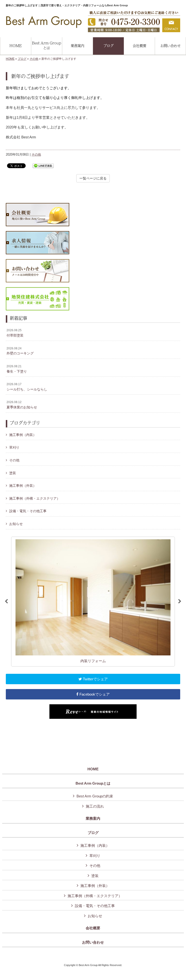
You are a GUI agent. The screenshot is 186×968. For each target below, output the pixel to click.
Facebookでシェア (94, 694)
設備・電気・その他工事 (27, 511)
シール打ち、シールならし (27, 387)
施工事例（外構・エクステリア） (34, 498)
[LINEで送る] (43, 165)
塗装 (12, 473)
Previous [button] (6, 601)
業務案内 (93, 818)
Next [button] (179, 601)
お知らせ (16, 524)
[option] (93, 602)
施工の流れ (95, 806)
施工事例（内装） (22, 435)
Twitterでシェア (95, 679)
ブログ (22, 58)
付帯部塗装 (15, 333)
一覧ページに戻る (93, 178)
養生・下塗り (17, 369)
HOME (10, 58)
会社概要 (93, 928)
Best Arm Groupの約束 (95, 796)
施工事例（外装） (22, 486)
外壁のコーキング (20, 351)
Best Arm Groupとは (93, 783)
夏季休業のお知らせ (22, 404)
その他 (34, 58)
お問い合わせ (93, 942)
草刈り (14, 447)
